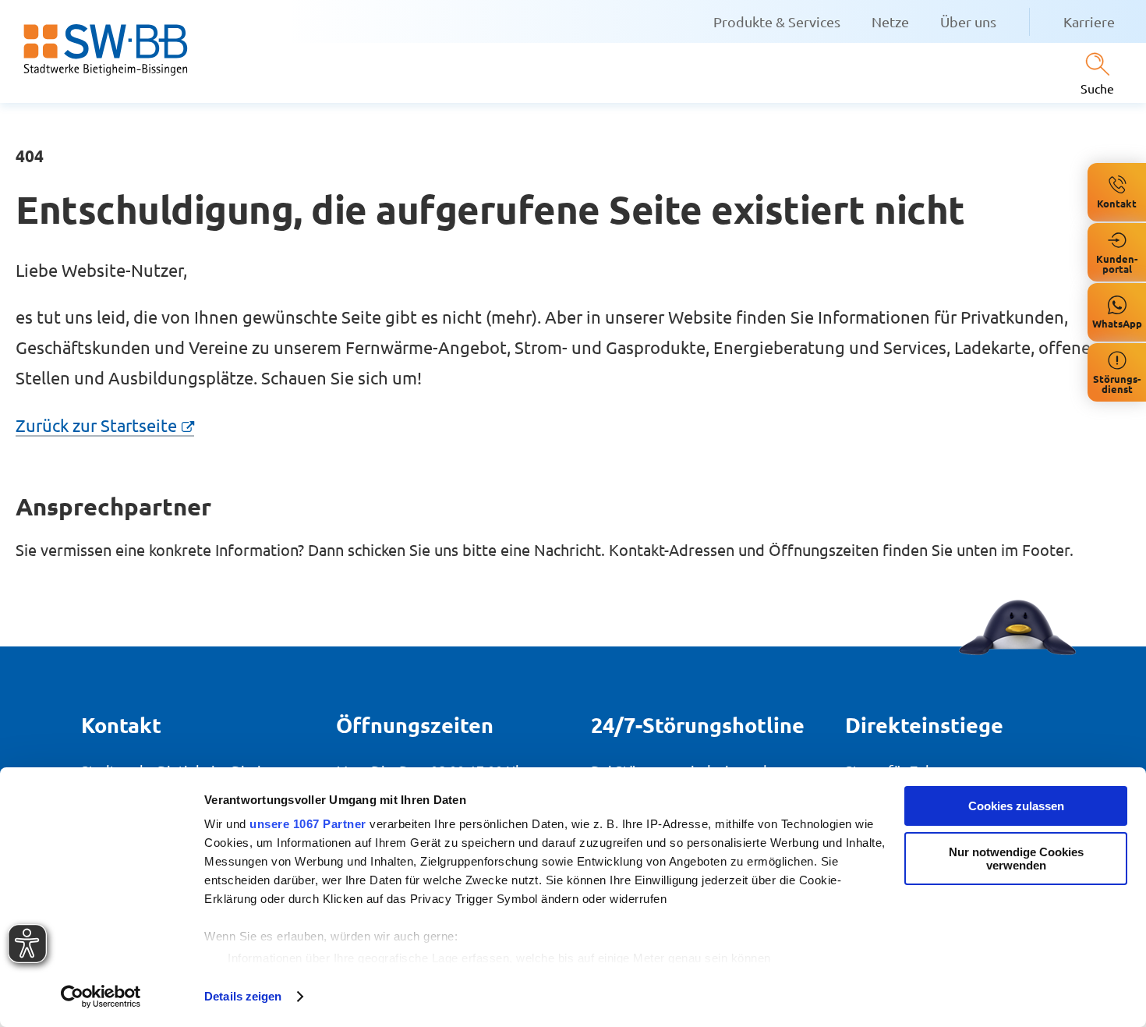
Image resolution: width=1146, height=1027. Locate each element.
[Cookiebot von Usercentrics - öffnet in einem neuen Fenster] (101, 996)
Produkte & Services (776, 21)
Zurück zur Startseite (96, 425)
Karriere (1089, 21)
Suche (1097, 88)
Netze (890, 21)
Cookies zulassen (1016, 806)
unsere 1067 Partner (307, 823)
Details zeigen (242, 996)
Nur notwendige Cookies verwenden (1016, 858)
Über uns (968, 21)
